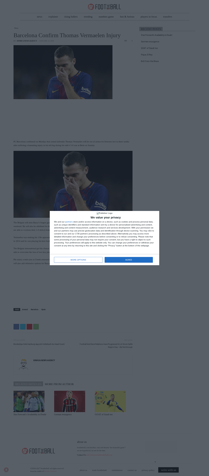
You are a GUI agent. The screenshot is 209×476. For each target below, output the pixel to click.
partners (69, 222)
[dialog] (104, 238)
